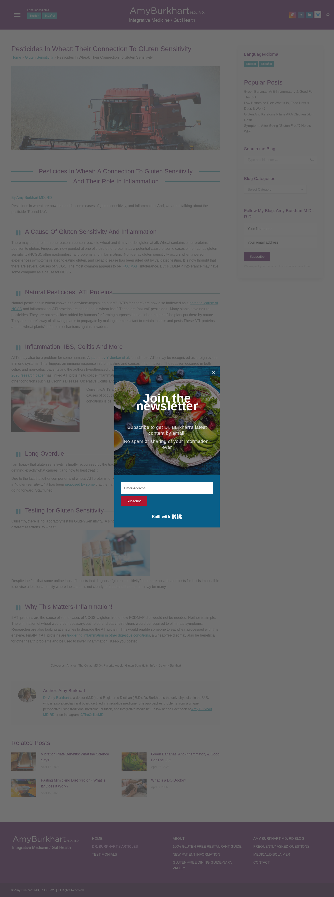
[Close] (213, 372)
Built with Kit (167, 516)
